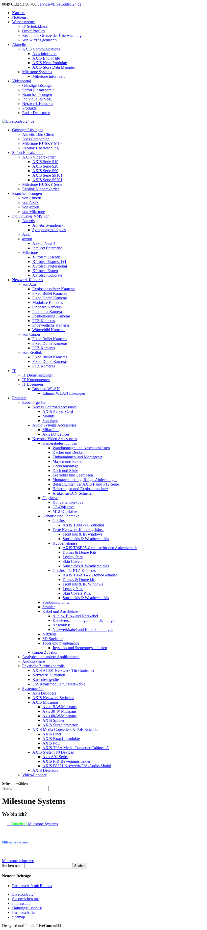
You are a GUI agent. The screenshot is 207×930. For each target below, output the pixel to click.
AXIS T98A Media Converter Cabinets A (75, 748)
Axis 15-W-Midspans (59, 707)
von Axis (29, 284)
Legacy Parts (73, 557)
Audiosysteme (33, 661)
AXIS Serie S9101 (47, 175)
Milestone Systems (37, 72)
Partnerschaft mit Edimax (32, 886)
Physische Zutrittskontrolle (43, 666)
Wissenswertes (23, 22)
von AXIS (30, 202)
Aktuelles (19, 44)
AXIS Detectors (45, 770)
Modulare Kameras (47, 302)
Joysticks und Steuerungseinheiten (80, 648)
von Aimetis (31, 198)
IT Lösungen (32, 384)
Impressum (21, 903)
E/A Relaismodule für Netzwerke (58, 684)
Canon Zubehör (45, 652)
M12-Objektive (65, 511)
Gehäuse (59, 520)
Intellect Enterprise (47, 248)
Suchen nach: (12, 865)
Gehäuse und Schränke (60, 516)
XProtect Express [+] (49, 261)
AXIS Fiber (51, 734)
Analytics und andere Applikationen (51, 657)
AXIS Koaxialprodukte (61, 738)
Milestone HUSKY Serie (42, 184)
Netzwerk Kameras (37, 103)
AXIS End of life (46, 58)
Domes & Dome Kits (79, 552)
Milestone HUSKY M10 (42, 143)
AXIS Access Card (57, 411)
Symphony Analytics (49, 230)
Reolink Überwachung (40, 148)
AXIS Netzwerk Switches (53, 698)
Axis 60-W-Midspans (59, 716)
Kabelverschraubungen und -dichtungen (84, 620)
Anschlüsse (62, 625)
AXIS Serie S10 (45, 162)
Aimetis (28, 221)
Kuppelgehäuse (65, 543)
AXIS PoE (51, 743)
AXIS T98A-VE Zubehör (83, 525)
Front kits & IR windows (82, 534)
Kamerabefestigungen (59, 443)
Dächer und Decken (69, 452)
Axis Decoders (44, 693)
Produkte (29, 108)
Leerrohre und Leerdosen (73, 475)
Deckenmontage (66, 466)
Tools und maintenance (60, 643)
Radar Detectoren (36, 113)
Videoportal (21, 81)
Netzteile (49, 634)
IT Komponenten (36, 380)
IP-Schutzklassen (35, 26)
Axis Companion (35, 139)
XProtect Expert (45, 271)
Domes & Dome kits (79, 579)
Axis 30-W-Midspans (59, 711)
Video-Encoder (34, 775)
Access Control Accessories (54, 407)
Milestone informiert (48, 76)
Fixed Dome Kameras (49, 298)
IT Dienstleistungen (38, 375)
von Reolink (32, 352)
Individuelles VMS (37, 99)
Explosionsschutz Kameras (53, 289)
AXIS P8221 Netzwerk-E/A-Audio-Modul (76, 766)
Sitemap (18, 917)
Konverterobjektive (68, 502)
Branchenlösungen (37, 94)
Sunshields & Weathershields (86, 539)
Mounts (48, 416)
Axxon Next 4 (43, 243)
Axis (26, 234)
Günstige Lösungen (38, 85)
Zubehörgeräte (33, 402)
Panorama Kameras (47, 311)
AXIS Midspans (45, 702)
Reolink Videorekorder (40, 189)
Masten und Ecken (67, 461)
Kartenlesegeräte (45, 679)
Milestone (30, 252)
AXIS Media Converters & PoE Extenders (66, 729)
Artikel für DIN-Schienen (73, 493)
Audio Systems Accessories (54, 425)
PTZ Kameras (43, 320)
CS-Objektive (63, 507)
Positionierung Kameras (51, 316)
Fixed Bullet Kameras (49, 293)
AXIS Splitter (53, 720)
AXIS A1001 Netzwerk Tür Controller (63, 670)
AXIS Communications (41, 49)
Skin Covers (72, 561)
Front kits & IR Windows (83, 584)
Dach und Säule (65, 470)
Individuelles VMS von (30, 216)
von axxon (30, 207)
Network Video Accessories (54, 439)
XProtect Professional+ (50, 266)
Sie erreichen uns (25, 899)
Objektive (50, 498)
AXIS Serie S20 (45, 166)
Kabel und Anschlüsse (60, 611)
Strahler (48, 607)
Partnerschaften (24, 912)
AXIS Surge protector (59, 725)
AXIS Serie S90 (45, 171)
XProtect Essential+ (48, 257)
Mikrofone (50, 430)
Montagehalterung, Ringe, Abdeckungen (85, 479)
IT (14, 370)
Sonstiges (50, 420)
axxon (27, 239)
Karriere (18, 13)
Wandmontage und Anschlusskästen (81, 448)
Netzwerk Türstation (48, 675)
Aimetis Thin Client (38, 134)
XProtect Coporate (47, 275)
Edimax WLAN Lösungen (63, 393)
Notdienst (20, 17)
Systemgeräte (32, 688)
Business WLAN (46, 389)
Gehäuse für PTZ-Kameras (74, 570)
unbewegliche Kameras (51, 325)
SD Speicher (52, 638)
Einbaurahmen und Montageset (77, 457)
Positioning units (55, 602)
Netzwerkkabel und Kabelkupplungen (83, 629)
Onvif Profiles (33, 31)
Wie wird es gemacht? (39, 40)
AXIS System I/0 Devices (53, 752)
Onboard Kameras (47, 307)
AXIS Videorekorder (39, 157)
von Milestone (33, 211)
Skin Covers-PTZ (77, 593)
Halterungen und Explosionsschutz (80, 489)
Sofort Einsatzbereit (38, 90)
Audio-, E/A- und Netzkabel (75, 616)
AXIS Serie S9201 (47, 180)
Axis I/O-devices (55, 434)
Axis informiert (44, 53)
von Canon (31, 334)
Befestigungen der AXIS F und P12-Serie (86, 484)
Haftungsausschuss (27, 908)
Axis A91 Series (55, 757)
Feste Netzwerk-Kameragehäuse (78, 529)
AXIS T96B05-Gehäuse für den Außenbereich (100, 548)
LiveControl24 (24, 894)
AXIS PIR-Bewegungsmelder (66, 761)
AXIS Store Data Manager (53, 67)
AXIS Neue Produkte (49, 63)
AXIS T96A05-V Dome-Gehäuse (90, 575)
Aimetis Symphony (47, 225)
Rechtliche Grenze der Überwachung (52, 35)
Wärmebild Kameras (48, 330)
